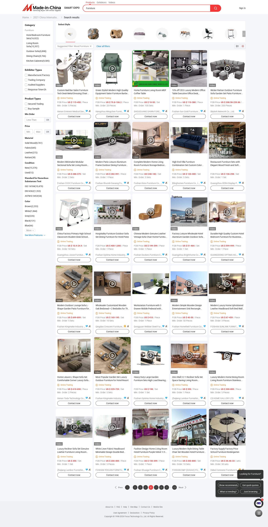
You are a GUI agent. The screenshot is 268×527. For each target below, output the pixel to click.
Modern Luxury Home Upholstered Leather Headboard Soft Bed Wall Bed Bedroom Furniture (226, 308)
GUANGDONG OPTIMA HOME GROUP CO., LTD (232, 254)
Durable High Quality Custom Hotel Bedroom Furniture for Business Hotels (227, 237)
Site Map (134, 507)
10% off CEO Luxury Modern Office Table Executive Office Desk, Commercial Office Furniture (188, 93)
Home (25, 17)
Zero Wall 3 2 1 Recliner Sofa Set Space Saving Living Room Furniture (187, 380)
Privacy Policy (149, 512)
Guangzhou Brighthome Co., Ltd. (188, 254)
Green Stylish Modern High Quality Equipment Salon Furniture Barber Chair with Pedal (112, 93)
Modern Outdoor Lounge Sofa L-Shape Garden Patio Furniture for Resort (73, 308)
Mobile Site (158, 507)
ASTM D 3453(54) (33, 195)
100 (174, 487)
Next (181, 487)
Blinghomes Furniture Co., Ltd (186, 183)
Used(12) (29, 172)
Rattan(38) (30, 157)
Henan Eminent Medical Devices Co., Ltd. (76, 111)
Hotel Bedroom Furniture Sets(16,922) (38, 37)
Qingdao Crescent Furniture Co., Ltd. (113, 326)
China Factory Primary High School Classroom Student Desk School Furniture (74, 237)
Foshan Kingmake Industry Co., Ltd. (74, 326)
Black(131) (30, 220)
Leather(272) (31, 152)
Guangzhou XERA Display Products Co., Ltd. (231, 183)
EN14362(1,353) (33, 191)
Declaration (135, 512)
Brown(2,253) (31, 206)
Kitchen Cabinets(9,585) (38, 60)
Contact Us (145, 507)
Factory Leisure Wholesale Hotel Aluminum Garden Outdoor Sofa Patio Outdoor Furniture (187, 237)
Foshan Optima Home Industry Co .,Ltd (114, 254)
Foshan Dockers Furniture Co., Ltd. (150, 254)
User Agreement (120, 512)
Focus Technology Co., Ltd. (136, 516)
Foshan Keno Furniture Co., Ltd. (149, 183)
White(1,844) (31, 211)
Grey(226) (30, 215)
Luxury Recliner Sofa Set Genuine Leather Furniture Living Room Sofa (73, 452)
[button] (244, 34)
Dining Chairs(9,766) (36, 55)
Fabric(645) (30, 147)
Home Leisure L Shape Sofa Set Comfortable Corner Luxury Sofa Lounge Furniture (72, 380)
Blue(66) (29, 225)
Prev (120, 487)
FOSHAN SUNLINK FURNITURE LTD (227, 326)
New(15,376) (31, 167)
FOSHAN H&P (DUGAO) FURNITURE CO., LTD (193, 469)
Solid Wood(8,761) (33, 142)
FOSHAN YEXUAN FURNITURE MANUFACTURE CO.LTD (122, 469)
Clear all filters (103, 46)
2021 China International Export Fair (46, 17)
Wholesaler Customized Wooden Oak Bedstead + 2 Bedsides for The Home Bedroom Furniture (112, 308)
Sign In (242, 8)
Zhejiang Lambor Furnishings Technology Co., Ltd (196, 398)
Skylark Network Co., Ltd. (222, 111)
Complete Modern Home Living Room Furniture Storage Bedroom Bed (150, 165)
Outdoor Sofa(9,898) (36, 51)
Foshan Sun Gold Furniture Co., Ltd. (189, 111)
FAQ (118, 507)
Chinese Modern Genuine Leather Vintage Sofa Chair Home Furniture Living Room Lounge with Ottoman (150, 237)
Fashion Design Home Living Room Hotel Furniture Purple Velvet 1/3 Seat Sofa (150, 452)
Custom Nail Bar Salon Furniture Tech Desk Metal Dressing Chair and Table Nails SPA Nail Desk (72, 93)
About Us (109, 507)
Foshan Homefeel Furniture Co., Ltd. (189, 326)
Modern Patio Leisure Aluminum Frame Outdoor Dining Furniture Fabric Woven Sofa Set (111, 165)
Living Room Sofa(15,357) (32, 45)
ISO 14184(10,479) (34, 186)
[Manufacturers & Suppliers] (42, 7)
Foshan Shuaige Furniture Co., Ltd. (150, 469)
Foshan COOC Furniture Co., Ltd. (73, 183)
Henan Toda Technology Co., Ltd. (73, 398)
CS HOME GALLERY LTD (222, 398)
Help (125, 507)
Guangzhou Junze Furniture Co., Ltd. (75, 254)
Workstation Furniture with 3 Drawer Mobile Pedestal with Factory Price (147, 308)
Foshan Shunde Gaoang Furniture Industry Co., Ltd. (120, 183)
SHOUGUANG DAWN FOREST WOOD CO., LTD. (156, 111)
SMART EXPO (72, 7)
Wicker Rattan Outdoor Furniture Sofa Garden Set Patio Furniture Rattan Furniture (226, 93)
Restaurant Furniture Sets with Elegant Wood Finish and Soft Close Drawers (225, 165)
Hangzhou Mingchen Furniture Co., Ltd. (114, 111)
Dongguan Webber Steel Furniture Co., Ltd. (154, 326)
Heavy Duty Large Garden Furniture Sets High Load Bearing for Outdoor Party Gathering (150, 380)
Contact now (74, 116)
